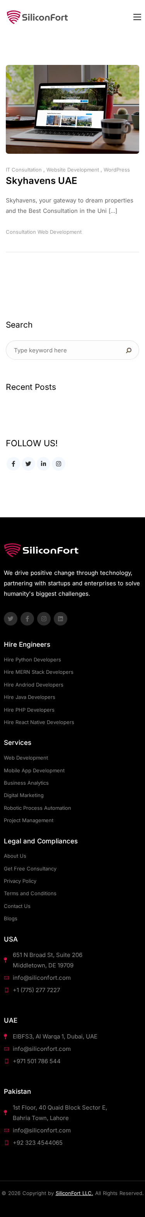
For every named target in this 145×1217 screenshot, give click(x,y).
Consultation (21, 232)
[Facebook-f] (27, 618)
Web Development (60, 232)
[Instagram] (44, 618)
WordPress (117, 170)
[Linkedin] (60, 618)
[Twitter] (10, 618)
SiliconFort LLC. (74, 1193)
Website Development (72, 170)
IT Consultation (24, 170)
